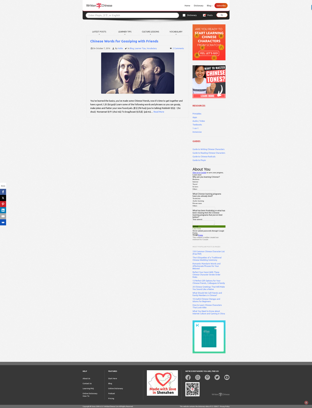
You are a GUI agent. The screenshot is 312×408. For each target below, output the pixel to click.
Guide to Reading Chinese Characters (209, 153)
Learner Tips (124, 31)
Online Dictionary (115, 388)
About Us (86, 378)
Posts (210, 15)
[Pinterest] (3, 204)
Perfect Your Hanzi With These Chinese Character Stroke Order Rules (206, 274)
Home (187, 5)
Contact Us (87, 383)
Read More (158, 111)
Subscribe (221, 5)
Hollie (120, 48)
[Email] (3, 216)
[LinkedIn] (3, 210)
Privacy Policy (224, 406)
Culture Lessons (150, 31)
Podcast (111, 393)
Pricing (111, 398)
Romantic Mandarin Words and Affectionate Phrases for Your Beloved (206, 266)
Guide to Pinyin (199, 160)
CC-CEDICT (215, 406)
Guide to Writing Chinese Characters (208, 149)
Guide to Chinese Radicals (204, 156)
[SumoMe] (3, 222)
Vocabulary (176, 31)
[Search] (222, 15)
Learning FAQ (88, 388)
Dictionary (198, 5)
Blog (209, 5)
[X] (3, 198)
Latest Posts (99, 31)
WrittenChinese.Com (111, 406)
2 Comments (178, 48)
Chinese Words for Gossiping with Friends (124, 41)
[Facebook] (3, 192)
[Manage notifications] (306, 403)
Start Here (112, 378)
